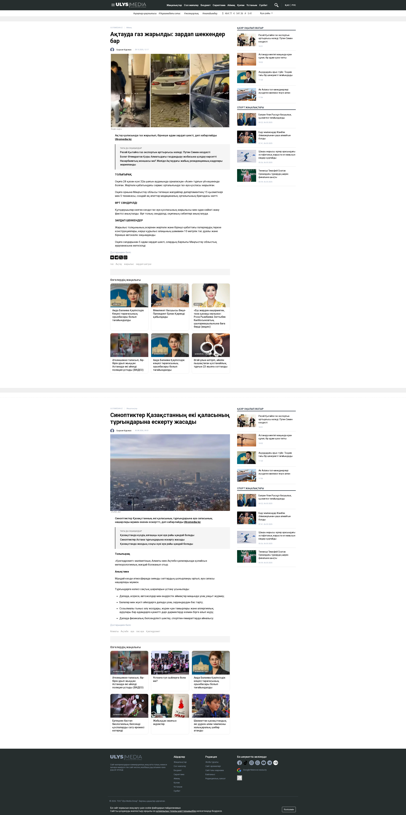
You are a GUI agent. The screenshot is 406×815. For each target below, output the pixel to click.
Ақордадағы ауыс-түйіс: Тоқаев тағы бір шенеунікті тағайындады (276, 74)
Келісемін (289, 809)
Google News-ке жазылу (255, 770)
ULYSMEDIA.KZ (116, 28)
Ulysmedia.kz (123, 139)
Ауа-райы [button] (265, 13)
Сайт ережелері (213, 766)
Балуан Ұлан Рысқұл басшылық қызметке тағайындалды (275, 116)
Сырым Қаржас (123, 49)
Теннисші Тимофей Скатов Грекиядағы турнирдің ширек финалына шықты (273, 174)
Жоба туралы (212, 762)
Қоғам (240, 5)
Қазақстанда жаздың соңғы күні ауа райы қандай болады (156, 543)
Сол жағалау (191, 5)
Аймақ (231, 5)
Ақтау (119, 264)
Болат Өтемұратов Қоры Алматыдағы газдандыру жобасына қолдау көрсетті (168, 156)
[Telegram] (116, 257)
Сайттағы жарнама (214, 770)
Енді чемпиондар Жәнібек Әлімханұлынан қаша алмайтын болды (275, 135)
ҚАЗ (287, 5)
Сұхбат (263, 5)
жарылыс (129, 264)
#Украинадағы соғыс (169, 13)
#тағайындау (209, 13)
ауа (132, 631)
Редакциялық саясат (215, 778)
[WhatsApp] (125, 257)
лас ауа (140, 631)
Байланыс (210, 774)
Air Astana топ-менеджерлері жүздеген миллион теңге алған (274, 91)
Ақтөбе (124, 631)
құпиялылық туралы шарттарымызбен (176, 811)
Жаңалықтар (174, 5)
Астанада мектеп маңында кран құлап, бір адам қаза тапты (275, 56)
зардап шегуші (143, 264)
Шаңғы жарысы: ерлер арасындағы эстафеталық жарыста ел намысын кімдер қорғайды (277, 154)
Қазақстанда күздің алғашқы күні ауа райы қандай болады (157, 535)
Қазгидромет (153, 631)
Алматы (114, 631)
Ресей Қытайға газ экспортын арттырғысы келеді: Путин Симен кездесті (165, 152)
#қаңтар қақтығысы (145, 13)
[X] (121, 257)
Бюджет (206, 5)
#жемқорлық (191, 13)
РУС (294, 5)
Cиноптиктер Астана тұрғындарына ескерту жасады (152, 539)
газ (112, 264)
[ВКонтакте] (112, 257)
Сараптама (219, 5)
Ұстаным (251, 5)
